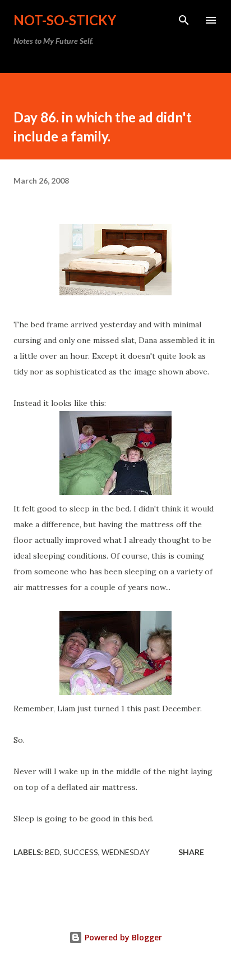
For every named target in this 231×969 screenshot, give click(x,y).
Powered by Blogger (122, 937)
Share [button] (191, 852)
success (80, 852)
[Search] (184, 20)
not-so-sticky (64, 20)
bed (52, 852)
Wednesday (125, 852)
